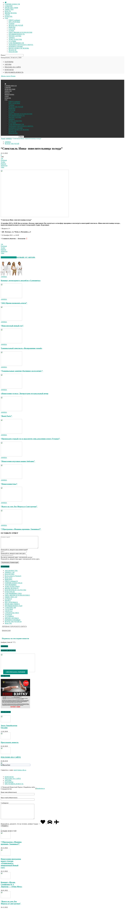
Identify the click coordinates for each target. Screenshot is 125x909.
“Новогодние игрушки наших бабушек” (18, 461)
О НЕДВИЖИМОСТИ (16, 43)
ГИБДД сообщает (14, 20)
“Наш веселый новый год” (12, 326)
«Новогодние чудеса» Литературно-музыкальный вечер (24, 393)
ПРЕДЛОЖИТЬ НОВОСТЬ (14, 72)
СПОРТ (7, 15)
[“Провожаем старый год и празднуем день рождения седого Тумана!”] (11, 433)
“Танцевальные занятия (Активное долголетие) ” (22, 371)
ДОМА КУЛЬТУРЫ (15, 39)
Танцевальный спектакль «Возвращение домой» (21, 348)
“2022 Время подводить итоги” (14, 303)
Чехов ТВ (8, 623)
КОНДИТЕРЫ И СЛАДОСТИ (15, 590)
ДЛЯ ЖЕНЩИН (11, 584)
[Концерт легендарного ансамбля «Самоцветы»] (11, 275)
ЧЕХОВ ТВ (12, 50)
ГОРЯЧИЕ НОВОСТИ (12, 4)
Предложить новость (10, 742)
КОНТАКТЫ (9, 70)
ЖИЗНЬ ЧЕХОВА (11, 13)
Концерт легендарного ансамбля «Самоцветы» (21, 280)
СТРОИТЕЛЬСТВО (12, 613)
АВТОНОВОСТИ (11, 570)
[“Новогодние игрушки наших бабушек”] (11, 456)
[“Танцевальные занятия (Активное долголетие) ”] (11, 365)
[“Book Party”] (11, 410)
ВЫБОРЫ (12, 27)
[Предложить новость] (6, 739)
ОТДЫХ (11, 30)
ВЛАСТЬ (8, 11)
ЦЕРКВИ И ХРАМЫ (16, 46)
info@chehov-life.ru (20, 770)
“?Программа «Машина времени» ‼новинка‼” (21, 529)
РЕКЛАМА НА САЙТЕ (13, 67)
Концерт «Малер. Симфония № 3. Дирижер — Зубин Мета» (11, 884)
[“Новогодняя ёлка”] (11, 478)
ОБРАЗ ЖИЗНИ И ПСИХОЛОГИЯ (20, 32)
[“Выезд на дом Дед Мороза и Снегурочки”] (11, 501)
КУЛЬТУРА (8, 16)
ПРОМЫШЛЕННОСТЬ (17, 34)
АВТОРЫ (8, 64)
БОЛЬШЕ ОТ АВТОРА (26, 257)
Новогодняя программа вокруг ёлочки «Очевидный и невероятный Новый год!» (11, 863)
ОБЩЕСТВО (9, 9)
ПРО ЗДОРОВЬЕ (14, 22)
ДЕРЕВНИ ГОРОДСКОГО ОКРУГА (21, 45)
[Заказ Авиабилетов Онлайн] (6, 722)
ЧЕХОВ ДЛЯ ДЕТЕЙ (16, 25)
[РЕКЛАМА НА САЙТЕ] (6, 753)
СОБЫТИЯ (8, 6)
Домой (3, 138)
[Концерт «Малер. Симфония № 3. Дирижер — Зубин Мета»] (6, 878)
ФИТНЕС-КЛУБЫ (15, 36)
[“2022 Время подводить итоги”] (11, 297)
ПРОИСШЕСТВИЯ (11, 7)
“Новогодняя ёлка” (9, 484)
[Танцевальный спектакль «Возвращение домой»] (11, 343)
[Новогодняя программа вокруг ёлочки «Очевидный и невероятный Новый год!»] (6, 855)
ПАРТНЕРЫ (9, 62)
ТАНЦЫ (11, 23)
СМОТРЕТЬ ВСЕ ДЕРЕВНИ (15, 672)
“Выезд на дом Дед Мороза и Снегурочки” (19, 506)
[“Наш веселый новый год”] (11, 320)
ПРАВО (8, 600)
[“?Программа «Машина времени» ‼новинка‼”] (11, 523)
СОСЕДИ (12, 29)
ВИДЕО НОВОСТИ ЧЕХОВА (19, 48)
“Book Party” (6, 416)
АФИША (12, 37)
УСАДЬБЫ (12, 41)
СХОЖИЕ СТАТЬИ (9, 257)
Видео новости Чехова (13, 576)
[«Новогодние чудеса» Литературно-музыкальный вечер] (11, 388)
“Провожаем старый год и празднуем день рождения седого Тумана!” (30, 439)
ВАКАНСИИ (13, 52)
